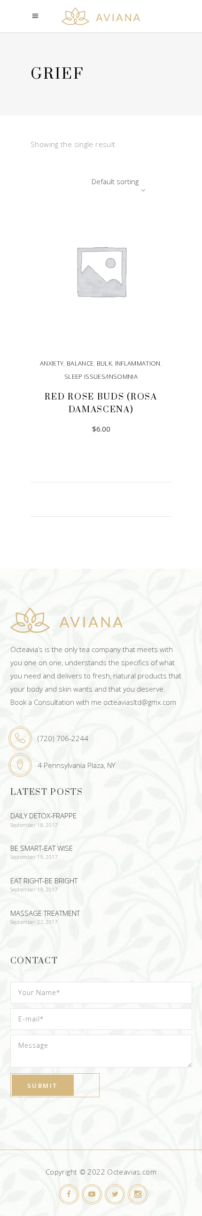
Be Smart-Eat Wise (41, 848)
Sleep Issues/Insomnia (101, 376)
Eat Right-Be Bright (44, 880)
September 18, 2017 (34, 824)
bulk (104, 363)
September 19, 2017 (34, 856)
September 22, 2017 (34, 921)
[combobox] (89, 181)
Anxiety (51, 363)
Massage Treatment (45, 913)
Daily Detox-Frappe (43, 815)
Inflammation (138, 363)
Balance (80, 363)
